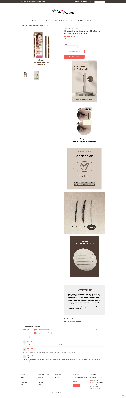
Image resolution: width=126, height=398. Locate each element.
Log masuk (76, 1)
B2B (72, 20)
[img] (30, 341)
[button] (67, 36)
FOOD (42, 20)
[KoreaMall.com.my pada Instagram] (58, 377)
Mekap (48, 20)
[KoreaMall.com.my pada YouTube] (60, 377)
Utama (22, 25)
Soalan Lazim (40, 384)
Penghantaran (67, 41)
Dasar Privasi (40, 382)
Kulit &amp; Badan (61, 20)
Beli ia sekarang (74, 56)
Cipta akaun (85, 1)
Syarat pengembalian (42, 380)
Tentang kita (40, 377)
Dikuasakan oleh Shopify (71, 392)
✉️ (90, 388)
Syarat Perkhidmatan (42, 379)
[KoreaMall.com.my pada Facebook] (56, 377)
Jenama (33, 20)
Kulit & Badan (24, 382)
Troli (92, 1)
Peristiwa (79, 20)
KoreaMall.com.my (61, 392)
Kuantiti (66, 44)
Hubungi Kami (90, 20)
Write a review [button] (99, 329)
